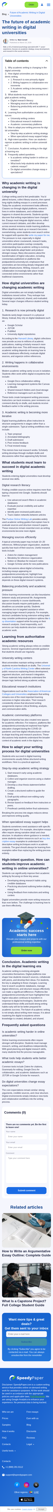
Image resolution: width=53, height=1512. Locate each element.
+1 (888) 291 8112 (14, 1467)
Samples (6, 1425)
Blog (4, 14)
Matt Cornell (22, 40)
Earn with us (32, 1418)
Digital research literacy (22, 100)
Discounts (31, 1431)
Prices (5, 1418)
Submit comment (26, 1190)
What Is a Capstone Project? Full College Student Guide (24, 1303)
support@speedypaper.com (18, 1475)
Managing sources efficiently (24, 103)
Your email (10, 1142)
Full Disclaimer (37, 1396)
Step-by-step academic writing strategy (29, 133)
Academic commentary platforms (26, 124)
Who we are (8, 1412)
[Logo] (4, 4)
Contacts (6, 1444)
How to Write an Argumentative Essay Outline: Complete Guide (26, 1253)
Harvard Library (25, 338)
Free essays (32, 1412)
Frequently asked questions (21, 154)
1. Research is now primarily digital (27, 79)
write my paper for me (39, 235)
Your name (10, 1131)
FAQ (4, 1438)
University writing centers (23, 118)
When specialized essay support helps (29, 136)
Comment (10, 1153)
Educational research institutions (26, 121)
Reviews (30, 1438)
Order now (26, 950)
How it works (8, 1431)
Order (31, 5)
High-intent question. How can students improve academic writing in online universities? (26, 142)
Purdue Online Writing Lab (19, 519)
